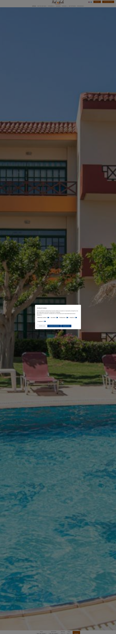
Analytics (72, 317)
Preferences (62, 317)
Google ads (40, 321)
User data (53, 317)
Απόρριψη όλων (42, 326)
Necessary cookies (41, 317)
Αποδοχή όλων (66, 326)
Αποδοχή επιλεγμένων (54, 326)
